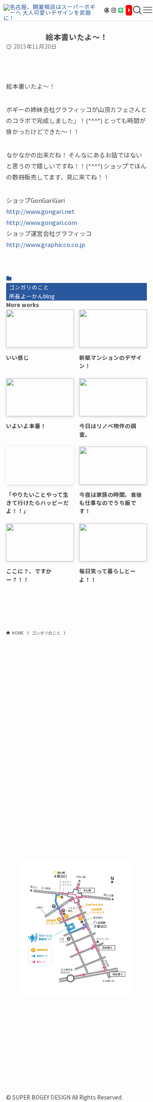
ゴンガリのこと (29, 287)
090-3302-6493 (77, 758)
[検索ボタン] (137, 10)
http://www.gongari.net (40, 211)
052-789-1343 (99, 696)
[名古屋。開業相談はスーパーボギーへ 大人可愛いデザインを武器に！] (50, 10)
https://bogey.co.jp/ (76, 1009)
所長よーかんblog (32, 296)
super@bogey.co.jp (76, 722)
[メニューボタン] (147, 10)
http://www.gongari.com (41, 222)
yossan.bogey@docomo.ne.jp (76, 767)
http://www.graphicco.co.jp (45, 244)
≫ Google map (76, 811)
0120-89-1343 (54, 696)
